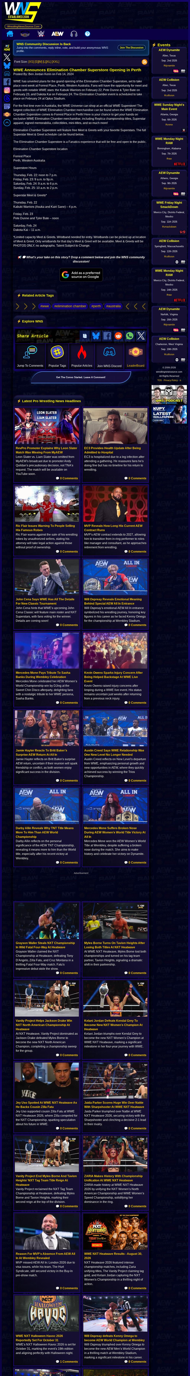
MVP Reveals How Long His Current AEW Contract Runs (113, 528)
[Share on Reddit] (118, 336)
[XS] (31, 61)
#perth (96, 306)
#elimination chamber (70, 306)
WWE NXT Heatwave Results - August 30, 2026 (113, 1256)
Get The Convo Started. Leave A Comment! (80, 377)
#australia (113, 306)
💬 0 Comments (67, 478)
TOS (159, 380)
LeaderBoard (135, 365)
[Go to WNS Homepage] (23, 13)
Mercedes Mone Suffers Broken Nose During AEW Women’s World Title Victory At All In (114, 832)
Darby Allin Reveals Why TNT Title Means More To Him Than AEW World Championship (45, 832)
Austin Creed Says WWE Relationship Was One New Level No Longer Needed (114, 752)
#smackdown (169, 226)
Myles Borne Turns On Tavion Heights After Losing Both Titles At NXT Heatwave (114, 945)
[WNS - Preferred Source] (81, 275)
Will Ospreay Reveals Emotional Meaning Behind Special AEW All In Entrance (113, 601)
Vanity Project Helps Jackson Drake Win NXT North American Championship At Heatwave (44, 1025)
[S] (36, 61)
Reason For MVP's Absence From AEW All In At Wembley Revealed (45, 1256)
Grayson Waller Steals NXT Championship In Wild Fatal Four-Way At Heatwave (45, 945)
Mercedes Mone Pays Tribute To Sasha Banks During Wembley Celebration (43, 675)
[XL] (48, 61)
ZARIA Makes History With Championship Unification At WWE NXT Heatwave (113, 1178)
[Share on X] (141, 336)
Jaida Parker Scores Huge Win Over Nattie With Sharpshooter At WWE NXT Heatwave (114, 1104)
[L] (44, 61)
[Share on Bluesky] (96, 336)
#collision (169, 95)
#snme (169, 124)
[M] (40, 61)
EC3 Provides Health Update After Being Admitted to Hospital (112, 450)
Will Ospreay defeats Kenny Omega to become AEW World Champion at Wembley (114, 1338)
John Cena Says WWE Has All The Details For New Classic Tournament (45, 601)
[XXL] (55, 61)
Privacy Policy (171, 380)
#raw (169, 158)
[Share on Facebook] (107, 336)
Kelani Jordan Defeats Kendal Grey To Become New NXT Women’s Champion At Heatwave (113, 1025)
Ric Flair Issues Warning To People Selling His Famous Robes (45, 528)
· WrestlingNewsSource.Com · (23, 26)
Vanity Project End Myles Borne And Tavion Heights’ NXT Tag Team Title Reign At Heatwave (46, 1180)
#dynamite (169, 65)
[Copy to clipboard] (85, 336)
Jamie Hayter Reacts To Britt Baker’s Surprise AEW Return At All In (41, 752)
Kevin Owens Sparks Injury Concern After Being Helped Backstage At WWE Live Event (113, 677)
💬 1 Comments (67, 1361)
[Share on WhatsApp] (130, 336)
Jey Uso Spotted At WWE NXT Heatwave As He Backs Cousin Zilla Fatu (46, 1104)
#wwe (44, 306)
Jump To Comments (30, 365)
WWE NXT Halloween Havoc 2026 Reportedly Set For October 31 (39, 1338)
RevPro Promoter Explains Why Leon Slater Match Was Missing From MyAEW (46, 450)
